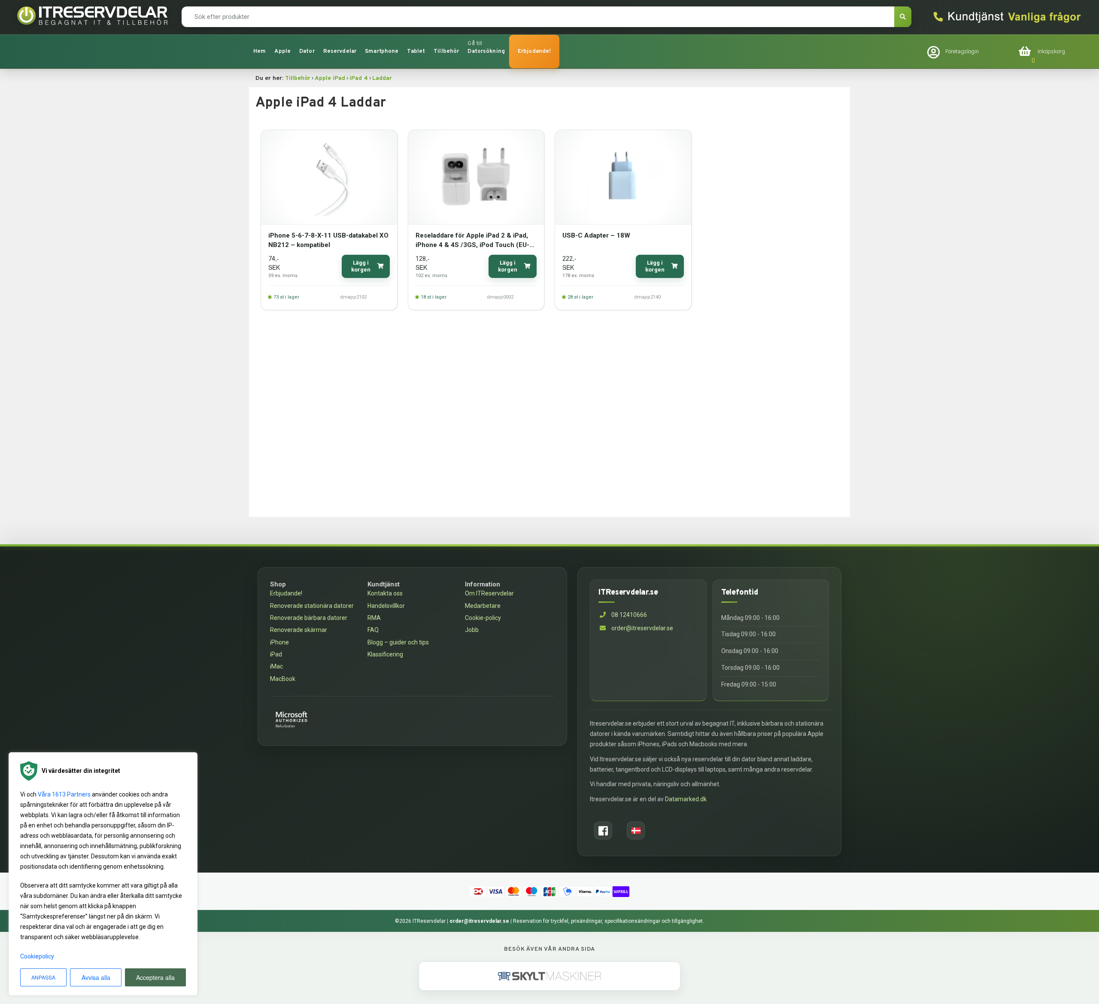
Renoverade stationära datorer (312, 605)
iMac (276, 666)
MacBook (282, 678)
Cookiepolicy (37, 956)
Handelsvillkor (386, 605)
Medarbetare (483, 605)
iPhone (279, 642)
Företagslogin (962, 51)
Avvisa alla (96, 977)
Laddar (382, 78)
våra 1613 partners (64, 794)
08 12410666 (628, 614)
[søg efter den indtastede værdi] (902, 16)
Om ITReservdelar (489, 593)
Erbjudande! (534, 51)
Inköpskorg (1051, 51)
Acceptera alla (155, 977)
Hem (259, 51)
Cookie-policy (483, 617)
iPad (276, 654)
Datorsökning (486, 51)
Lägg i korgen (360, 266)
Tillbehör (297, 78)
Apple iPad (330, 78)
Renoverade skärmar (298, 629)
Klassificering (385, 654)
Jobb (472, 629)
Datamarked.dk (686, 799)
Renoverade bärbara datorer (308, 617)
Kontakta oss (385, 593)
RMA (374, 617)
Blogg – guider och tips (398, 642)
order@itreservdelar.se (642, 628)
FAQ (373, 629)
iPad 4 (358, 78)
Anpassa (43, 977)
